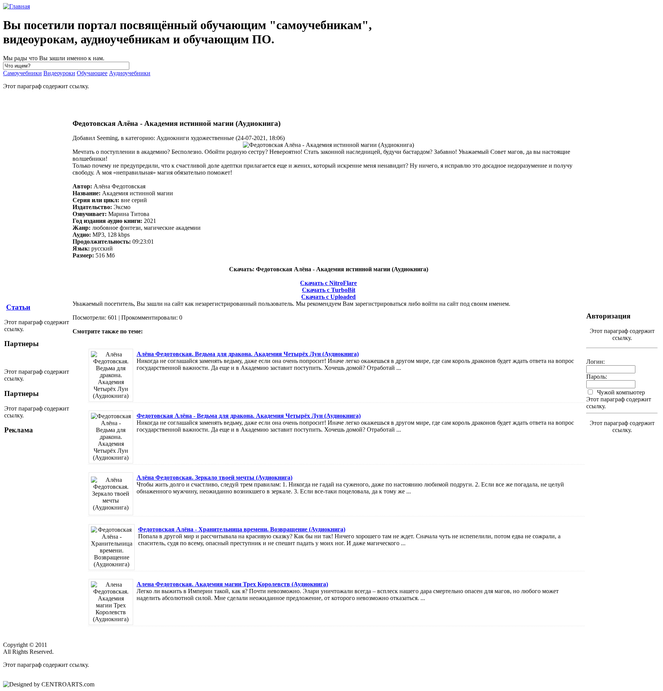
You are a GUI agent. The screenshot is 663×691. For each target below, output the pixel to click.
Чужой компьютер (620, 392)
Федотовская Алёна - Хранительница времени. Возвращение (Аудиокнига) (241, 529)
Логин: (595, 361)
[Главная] (16, 6)
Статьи (18, 307)
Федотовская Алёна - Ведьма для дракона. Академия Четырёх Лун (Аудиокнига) (249, 415)
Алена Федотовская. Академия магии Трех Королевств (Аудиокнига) (232, 584)
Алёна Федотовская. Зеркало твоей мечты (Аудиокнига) (214, 477)
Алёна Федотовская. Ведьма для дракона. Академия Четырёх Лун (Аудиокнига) (248, 354)
